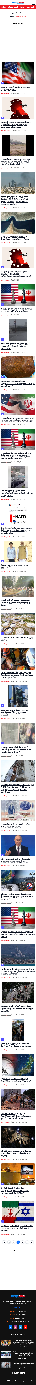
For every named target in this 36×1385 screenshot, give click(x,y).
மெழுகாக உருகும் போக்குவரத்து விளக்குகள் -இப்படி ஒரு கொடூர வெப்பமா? (14, 712)
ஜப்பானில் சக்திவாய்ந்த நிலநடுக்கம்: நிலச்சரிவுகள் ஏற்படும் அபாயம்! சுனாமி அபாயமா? (17, 896)
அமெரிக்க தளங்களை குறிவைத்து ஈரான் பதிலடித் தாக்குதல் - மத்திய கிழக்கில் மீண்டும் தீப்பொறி (15, 161)
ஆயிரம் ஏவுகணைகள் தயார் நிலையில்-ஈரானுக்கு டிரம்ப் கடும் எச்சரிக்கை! (17, 310)
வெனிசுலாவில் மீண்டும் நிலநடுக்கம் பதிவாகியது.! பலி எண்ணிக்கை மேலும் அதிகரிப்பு (17, 1008)
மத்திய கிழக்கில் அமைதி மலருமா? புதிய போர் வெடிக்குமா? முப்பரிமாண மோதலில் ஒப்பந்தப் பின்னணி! (18, 971)
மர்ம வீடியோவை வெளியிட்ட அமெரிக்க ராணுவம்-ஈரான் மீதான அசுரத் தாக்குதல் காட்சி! (18, 934)
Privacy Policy (18, 1307)
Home (12, 16)
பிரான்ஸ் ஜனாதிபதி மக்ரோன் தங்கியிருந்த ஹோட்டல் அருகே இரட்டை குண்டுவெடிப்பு (17, 493)
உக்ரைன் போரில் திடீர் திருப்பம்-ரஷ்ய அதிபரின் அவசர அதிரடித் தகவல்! (15, 860)
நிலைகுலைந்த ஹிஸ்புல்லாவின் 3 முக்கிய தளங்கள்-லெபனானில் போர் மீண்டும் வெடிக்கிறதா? (16, 749)
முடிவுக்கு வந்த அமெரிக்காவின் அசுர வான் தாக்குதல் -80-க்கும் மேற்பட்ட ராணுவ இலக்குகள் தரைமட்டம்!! (16, 455)
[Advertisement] (18, 44)
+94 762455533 (21, 1314)
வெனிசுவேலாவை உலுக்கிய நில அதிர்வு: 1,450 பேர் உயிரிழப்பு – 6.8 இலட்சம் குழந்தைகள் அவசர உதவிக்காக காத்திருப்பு (17, 788)
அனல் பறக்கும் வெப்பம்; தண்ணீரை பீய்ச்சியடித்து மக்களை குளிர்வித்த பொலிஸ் (15, 602)
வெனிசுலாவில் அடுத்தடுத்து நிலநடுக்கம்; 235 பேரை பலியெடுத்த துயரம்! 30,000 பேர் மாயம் (16, 1116)
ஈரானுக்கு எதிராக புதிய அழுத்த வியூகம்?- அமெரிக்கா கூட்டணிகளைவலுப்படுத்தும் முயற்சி (16, 273)
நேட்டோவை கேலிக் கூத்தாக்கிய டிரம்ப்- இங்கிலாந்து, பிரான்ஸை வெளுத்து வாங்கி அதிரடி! (17, 530)
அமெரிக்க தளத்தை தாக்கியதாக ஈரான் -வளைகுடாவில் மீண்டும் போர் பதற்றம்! (17, 419)
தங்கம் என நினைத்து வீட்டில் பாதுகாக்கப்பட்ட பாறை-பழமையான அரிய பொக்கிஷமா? (18, 383)
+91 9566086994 (20, 1318)
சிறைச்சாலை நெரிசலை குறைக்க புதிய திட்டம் (24, 1364)
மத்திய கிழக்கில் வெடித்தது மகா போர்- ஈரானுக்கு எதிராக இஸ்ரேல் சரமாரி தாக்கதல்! (17, 1228)
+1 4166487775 (21, 1311)
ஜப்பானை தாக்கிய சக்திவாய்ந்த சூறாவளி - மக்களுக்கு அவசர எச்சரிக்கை (14, 346)
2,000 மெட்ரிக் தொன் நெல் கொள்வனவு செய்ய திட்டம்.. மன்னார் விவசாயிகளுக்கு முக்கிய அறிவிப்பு (24, 1342)
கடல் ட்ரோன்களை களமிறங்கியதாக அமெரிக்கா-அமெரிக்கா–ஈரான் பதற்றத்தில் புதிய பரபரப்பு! (16, 124)
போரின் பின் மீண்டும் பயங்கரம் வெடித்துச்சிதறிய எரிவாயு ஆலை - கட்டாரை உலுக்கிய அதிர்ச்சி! (15, 1190)
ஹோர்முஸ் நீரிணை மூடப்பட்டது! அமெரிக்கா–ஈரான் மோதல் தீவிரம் (15, 237)
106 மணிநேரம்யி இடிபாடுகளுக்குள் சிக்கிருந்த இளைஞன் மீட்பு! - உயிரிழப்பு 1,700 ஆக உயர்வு (17, 675)
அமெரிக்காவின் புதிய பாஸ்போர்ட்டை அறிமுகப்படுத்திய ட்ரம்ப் (16, 825)
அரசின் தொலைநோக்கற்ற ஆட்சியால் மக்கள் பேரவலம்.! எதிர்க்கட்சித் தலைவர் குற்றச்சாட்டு (24, 1353)
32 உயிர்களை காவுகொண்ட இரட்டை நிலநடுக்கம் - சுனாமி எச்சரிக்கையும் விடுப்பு (16, 1153)
